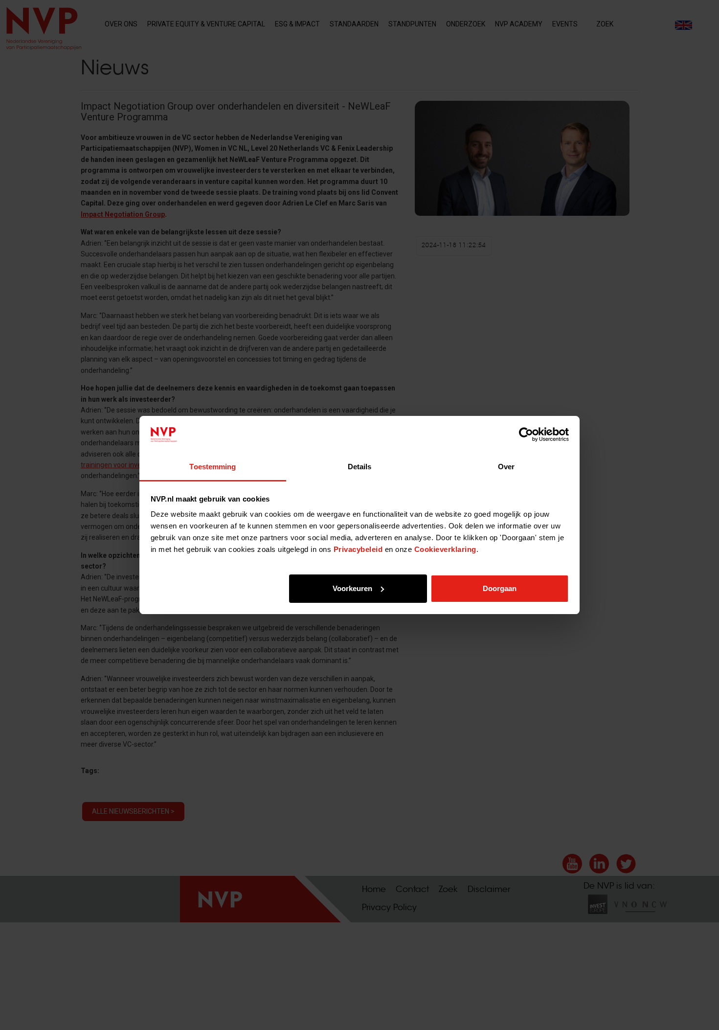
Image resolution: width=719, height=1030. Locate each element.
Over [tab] (506, 466)
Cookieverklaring (445, 549)
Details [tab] (360, 466)
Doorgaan (500, 588)
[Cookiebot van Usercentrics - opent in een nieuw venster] (526, 434)
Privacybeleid (358, 549)
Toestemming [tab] (212, 466)
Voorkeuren (352, 588)
